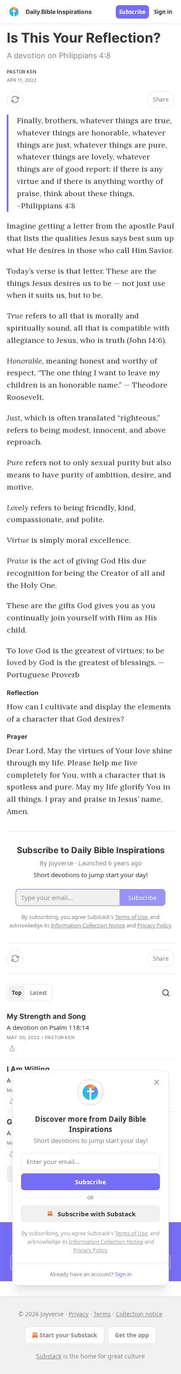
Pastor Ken (21, 72)
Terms (102, 1314)
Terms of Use (131, 1233)
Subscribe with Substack (97, 1214)
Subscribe (132, 12)
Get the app (132, 1335)
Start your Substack (68, 1335)
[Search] (165, 992)
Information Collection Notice (106, 1241)
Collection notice (139, 1314)
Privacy (78, 1314)
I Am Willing (28, 1069)
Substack (48, 1356)
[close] (156, 1082)
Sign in (163, 12)
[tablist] (29, 992)
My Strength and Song (46, 1016)
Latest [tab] (38, 993)
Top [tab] (16, 993)
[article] (90, 1032)
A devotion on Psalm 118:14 (48, 1027)
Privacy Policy (90, 1250)
